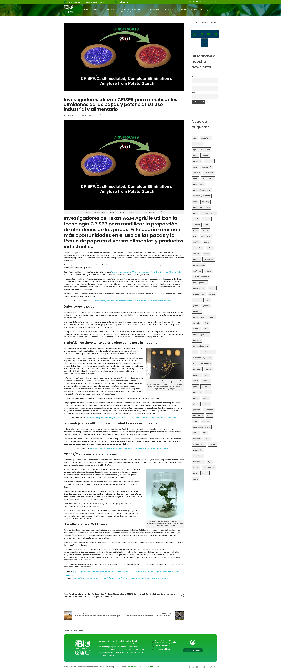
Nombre (195, 77)
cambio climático (208, 213)
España (212, 288)
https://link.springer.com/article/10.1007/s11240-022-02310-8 (142, 578)
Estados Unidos (199, 294)
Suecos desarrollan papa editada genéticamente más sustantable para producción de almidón (131, 301)
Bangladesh (209, 173)
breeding (205, 202)
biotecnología (119, 594)
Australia (196, 173)
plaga (208, 392)
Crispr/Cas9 (139, 594)
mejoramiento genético (202, 358)
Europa (212, 294)
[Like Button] (100, 115)
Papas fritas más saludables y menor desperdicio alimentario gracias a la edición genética (130, 448)
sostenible (197, 439)
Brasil (195, 202)
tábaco (196, 467)
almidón (87, 594)
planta (205, 398)
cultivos (196, 254)
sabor (209, 415)
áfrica (195, 479)
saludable (206, 421)
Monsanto (197, 369)
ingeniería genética (200, 334)
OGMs (195, 381)
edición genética (199, 282)
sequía (195, 433)
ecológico (197, 271)
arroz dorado (207, 167)
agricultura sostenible (201, 149)
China (195, 230)
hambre (196, 329)
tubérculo (107, 596)
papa (80, 596)
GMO (206, 323)
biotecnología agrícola (201, 190)
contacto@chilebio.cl (164, 649)
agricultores (205, 138)
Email (193, 93)
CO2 (195, 236)
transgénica (197, 450)
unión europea (209, 467)
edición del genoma (201, 277)
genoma (67, 596)
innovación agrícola (200, 346)
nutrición (196, 375)
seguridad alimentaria (201, 427)
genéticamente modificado (203, 317)
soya (207, 439)
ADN (194, 138)
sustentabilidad (199, 444)
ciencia (205, 230)
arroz (195, 167)
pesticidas (197, 392)
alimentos (197, 161)
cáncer (206, 254)
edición (149, 594)
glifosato (196, 323)
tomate (212, 444)
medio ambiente (208, 352)
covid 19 (196, 242)
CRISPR (130, 594)
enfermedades (199, 288)
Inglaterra (197, 340)
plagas (195, 398)
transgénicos (198, 462)
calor (195, 213)
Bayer (195, 178)
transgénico (96, 596)
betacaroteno (208, 178)
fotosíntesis (197, 300)
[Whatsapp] (204, 42)
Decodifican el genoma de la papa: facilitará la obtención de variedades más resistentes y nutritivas (131, 417)
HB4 (205, 329)
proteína (196, 410)
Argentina (209, 161)
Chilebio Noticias (88, 115)
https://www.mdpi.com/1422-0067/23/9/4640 (94, 578)
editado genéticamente (164, 594)
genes (195, 306)
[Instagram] (201, 34)
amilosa (108, 594)
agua (195, 155)
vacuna (205, 473)
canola (196, 219)
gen (208, 300)
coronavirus (205, 236)
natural (208, 369)
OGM (74, 596)
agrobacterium (76, 594)
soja (204, 433)
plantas (196, 404)
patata (86, 596)
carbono (206, 219)
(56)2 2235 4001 (124, 2)
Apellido (194, 85)
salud (195, 421)
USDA (195, 473)
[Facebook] (194, 34)
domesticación (199, 265)
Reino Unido (208, 410)
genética (196, 311)
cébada (196, 259)
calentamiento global (201, 207)
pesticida (205, 386)
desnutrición (208, 259)
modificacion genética (202, 363)
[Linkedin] (215, 34)
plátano (207, 404)
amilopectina (98, 594)
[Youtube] (208, 34)
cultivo (209, 248)
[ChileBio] (70, 9)
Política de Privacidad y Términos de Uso (143, 666)
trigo (209, 462)
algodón (205, 155)
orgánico (206, 381)
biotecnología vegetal (201, 196)
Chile (207, 225)
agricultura (197, 144)
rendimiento (198, 415)
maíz (195, 352)
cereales (196, 225)
